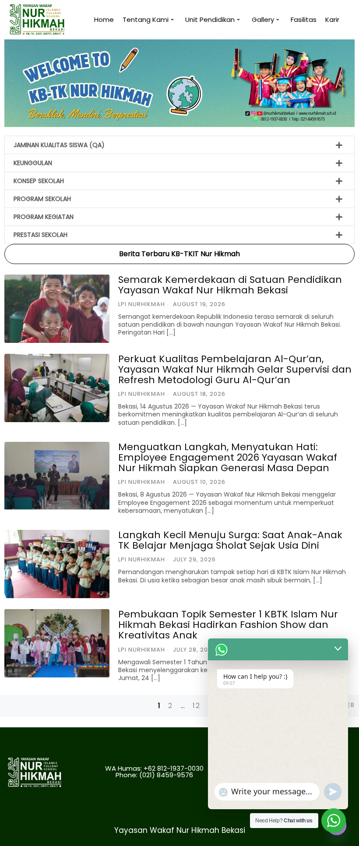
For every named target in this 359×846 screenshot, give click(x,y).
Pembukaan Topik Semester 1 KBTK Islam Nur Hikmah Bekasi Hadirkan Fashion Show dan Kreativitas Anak (228, 624)
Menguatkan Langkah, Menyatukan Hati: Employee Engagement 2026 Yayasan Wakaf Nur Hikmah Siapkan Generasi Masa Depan (227, 457)
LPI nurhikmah (141, 304)
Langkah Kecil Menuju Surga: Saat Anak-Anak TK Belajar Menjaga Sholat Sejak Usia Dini (230, 540)
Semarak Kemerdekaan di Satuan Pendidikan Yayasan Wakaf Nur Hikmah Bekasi (230, 285)
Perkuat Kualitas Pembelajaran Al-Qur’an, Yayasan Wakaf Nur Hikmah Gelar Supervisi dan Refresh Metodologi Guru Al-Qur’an (235, 369)
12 (197, 706)
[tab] (179, 145)
